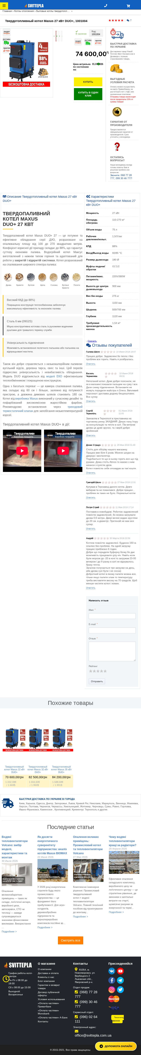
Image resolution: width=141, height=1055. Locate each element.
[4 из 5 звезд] (101, 671)
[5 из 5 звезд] (105, 671)
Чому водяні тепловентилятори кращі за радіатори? (122, 840)
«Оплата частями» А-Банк (52, 1017)
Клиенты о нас (46, 977)
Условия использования (51, 999)
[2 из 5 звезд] (94, 671)
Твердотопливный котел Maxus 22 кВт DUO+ (14, 770)
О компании (44, 969)
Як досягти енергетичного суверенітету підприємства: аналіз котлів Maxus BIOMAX (52, 845)
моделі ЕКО (54, 376)
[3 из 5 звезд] (98, 671)
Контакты (43, 1021)
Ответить (90, 364)
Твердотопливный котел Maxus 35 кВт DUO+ (61, 770)
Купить (88, 82)
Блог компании (46, 981)
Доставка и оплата (48, 973)
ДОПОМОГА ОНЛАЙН (118, 1046)
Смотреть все (70, 940)
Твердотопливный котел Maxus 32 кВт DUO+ (38, 770)
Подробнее (8, 931)
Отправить (97, 681)
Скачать (92, 341)
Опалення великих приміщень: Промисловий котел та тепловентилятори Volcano (88, 845)
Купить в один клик (88, 94)
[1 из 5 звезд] (90, 671)
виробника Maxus (26, 398)
